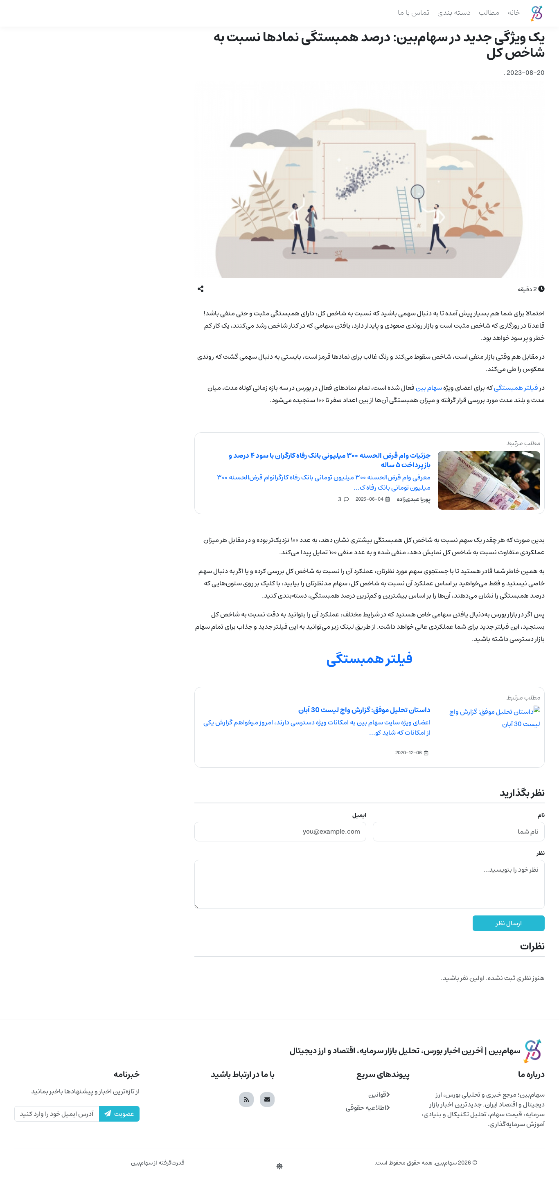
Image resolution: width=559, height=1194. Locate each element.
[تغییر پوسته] (279, 1166)
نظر (541, 853)
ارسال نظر (509, 923)
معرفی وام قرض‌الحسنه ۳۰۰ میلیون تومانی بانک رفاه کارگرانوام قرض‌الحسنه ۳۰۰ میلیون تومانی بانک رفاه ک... (324, 483)
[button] (200, 289)
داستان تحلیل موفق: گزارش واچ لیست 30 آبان (364, 710)
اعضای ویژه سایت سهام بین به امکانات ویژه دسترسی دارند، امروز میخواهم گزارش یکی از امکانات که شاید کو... (317, 728)
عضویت (124, 1114)
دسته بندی (454, 12)
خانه (513, 12)
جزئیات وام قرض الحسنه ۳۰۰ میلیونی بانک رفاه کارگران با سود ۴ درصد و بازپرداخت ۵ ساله (330, 460)
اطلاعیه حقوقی (366, 1107)
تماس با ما (413, 12)
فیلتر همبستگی (516, 388)
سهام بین (429, 388)
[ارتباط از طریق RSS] (246, 1099)
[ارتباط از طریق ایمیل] (267, 1099)
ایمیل (359, 815)
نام (541, 815)
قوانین (377, 1094)
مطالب (489, 12)
